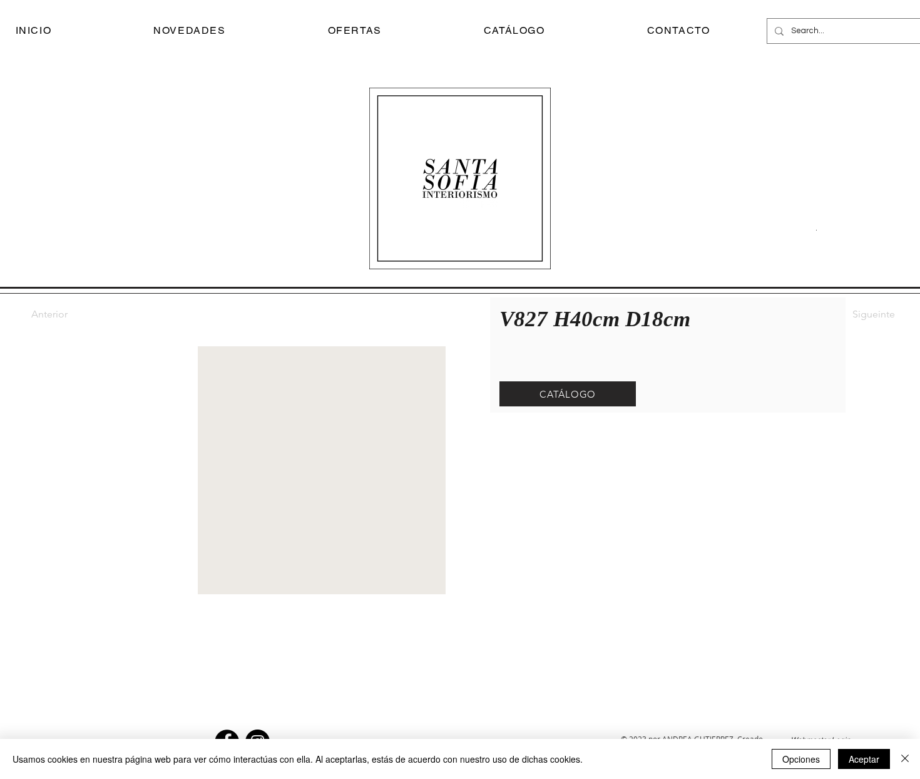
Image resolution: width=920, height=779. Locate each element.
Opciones (801, 759)
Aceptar (864, 759)
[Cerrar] (904, 759)
